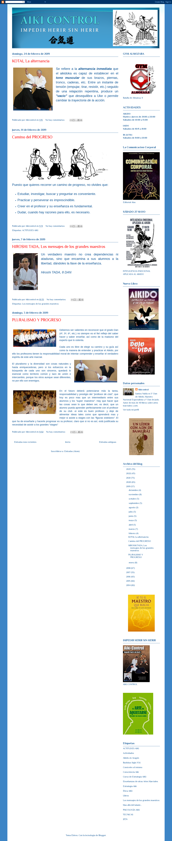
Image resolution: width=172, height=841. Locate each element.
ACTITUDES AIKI (30, 230)
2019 (128, 486)
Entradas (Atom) (72, 451)
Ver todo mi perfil (131, 410)
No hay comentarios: (55, 120)
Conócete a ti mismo (132, 767)
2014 (128, 585)
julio (131, 512)
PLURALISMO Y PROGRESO (36, 320)
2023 (129, 469)
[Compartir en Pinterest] (81, 120)
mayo (131, 520)
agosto (132, 507)
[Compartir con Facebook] (78, 120)
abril (131, 525)
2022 (129, 473)
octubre (133, 499)
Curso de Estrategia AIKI (134, 777)
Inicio (67, 442)
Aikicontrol (143, 389)
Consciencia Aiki (131, 772)
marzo (132, 529)
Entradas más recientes (25, 442)
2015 (128, 581)
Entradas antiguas (107, 442)
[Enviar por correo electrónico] (71, 120)
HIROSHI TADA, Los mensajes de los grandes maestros (58, 246)
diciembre (134, 490)
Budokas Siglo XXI (131, 762)
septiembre (134, 503)
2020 (129, 482)
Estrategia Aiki (130, 786)
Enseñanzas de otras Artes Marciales (140, 781)
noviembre (134, 494)
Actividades (128, 753)
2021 (128, 478)
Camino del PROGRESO (32, 137)
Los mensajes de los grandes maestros (40, 304)
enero (132, 562)
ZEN (125, 819)
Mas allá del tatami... (132, 805)
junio (131, 516)
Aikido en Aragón (131, 758)
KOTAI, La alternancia (30, 61)
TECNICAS (128, 814)
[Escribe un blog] (73, 120)
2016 (128, 577)
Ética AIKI (127, 791)
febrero (132, 533)
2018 (128, 568)
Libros (126, 795)
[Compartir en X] (76, 120)
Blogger (102, 835)
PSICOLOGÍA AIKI (131, 810)
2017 (128, 572)
